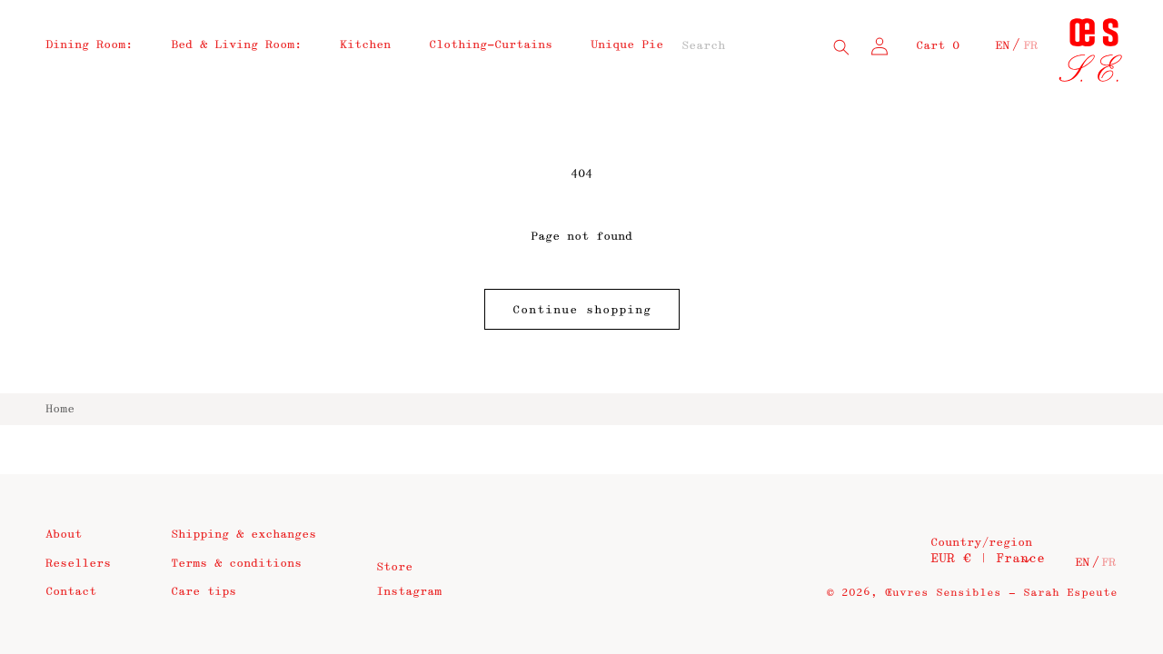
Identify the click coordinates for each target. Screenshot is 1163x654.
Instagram (409, 591)
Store (394, 566)
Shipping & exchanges (243, 534)
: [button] (89, 44)
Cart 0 (937, 45)
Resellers (78, 563)
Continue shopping (581, 309)
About (63, 534)
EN (1002, 45)
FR (1030, 45)
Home (60, 408)
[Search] (841, 47)
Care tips (203, 591)
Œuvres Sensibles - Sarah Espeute (1001, 593)
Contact (70, 591)
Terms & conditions (236, 563)
